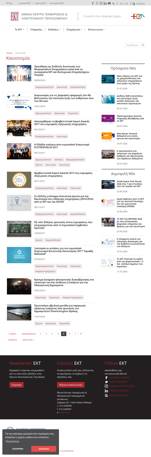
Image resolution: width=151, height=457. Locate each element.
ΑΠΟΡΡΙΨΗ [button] (17, 449)
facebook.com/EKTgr (119, 377)
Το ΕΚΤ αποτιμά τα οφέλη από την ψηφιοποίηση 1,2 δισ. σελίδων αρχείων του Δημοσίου (130, 262)
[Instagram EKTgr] (101, 3)
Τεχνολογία (73, 113)
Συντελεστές (67, 450)
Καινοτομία (62, 87)
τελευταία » (28, 339)
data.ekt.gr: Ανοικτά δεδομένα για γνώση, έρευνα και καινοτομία (128, 136)
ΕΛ (121, 3)
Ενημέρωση (74, 29)
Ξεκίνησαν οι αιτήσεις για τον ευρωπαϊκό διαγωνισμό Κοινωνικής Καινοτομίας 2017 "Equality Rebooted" (63, 251)
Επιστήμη (58, 159)
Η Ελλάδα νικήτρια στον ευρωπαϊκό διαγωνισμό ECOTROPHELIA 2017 (61, 146)
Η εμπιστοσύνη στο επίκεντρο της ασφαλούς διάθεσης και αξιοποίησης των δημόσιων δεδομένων (130, 155)
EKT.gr (9, 3)
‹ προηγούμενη (28, 333)
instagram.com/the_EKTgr (122, 386)
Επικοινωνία (95, 29)
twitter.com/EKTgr (118, 381)
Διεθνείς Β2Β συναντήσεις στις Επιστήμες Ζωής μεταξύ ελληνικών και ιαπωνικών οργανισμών (130, 99)
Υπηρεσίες (36, 29)
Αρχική (9, 53)
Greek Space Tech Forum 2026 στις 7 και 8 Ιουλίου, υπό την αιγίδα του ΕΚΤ (130, 184)
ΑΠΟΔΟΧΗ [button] (43, 449)
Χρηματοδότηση (77, 87)
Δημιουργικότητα (43, 113)
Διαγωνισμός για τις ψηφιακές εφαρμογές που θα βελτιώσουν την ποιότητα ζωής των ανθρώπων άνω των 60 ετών (64, 98)
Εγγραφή (16, 384)
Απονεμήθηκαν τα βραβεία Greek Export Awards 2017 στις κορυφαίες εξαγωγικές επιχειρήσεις (61, 123)
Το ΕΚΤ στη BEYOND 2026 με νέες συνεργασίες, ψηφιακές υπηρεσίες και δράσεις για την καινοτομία (131, 222)
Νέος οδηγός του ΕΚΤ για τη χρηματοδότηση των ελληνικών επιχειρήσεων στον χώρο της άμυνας (129, 80)
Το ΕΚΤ (19, 29)
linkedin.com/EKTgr (119, 390)
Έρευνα (39, 164)
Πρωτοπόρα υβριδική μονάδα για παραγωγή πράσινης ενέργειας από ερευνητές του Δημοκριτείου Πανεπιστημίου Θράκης (59, 308)
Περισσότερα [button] (12, 441)
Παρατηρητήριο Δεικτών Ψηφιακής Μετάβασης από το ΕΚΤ (130, 118)
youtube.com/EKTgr (119, 395)
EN (126, 3)
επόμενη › (13, 339)
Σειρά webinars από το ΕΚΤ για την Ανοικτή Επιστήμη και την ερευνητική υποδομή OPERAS (130, 203)
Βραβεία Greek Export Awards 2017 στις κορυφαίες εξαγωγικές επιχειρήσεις (63, 174)
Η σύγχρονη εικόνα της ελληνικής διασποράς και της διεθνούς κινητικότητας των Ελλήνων (131, 243)
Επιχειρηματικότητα (44, 87)
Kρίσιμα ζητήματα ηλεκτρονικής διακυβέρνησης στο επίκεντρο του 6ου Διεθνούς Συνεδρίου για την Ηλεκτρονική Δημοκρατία (64, 282)
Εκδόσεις (53, 29)
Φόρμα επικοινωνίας (70, 384)
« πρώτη (12, 333)
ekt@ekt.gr (64, 412)
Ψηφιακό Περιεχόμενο (45, 271)
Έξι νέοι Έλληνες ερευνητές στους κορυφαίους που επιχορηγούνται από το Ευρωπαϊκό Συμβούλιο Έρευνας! (63, 225)
